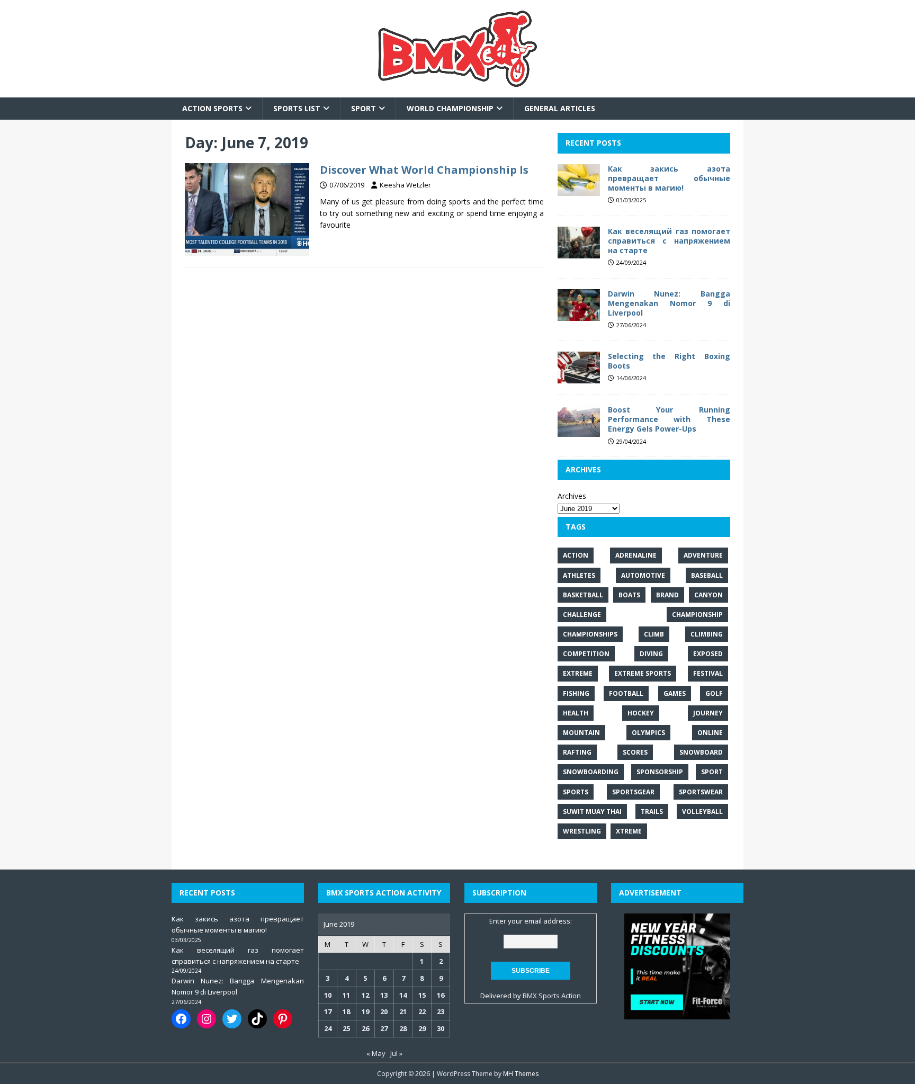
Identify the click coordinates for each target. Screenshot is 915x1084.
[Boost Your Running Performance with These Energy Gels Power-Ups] (579, 431)
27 (384, 1028)
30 (440, 1028)
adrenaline (636, 555)
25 (346, 1028)
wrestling (582, 831)
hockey (640, 713)
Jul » (396, 1053)
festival (708, 673)
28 (403, 1028)
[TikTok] (257, 1018)
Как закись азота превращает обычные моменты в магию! (669, 178)
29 (422, 1028)
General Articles (559, 108)
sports (575, 791)
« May (375, 1053)
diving (651, 653)
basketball (583, 594)
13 (384, 995)
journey (708, 713)
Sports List (296, 108)
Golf (714, 693)
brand (667, 594)
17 (327, 1011)
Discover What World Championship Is (424, 170)
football (626, 693)
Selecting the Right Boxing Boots (669, 361)
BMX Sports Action (552, 995)
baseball (707, 575)
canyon (708, 594)
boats (629, 594)
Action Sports (212, 108)
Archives (572, 496)
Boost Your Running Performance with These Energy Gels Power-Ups (669, 419)
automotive (643, 575)
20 (384, 1011)
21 (403, 1011)
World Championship (450, 108)
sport (712, 771)
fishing (576, 693)
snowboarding (590, 771)
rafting (577, 752)
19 (365, 1011)
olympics (648, 732)
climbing (706, 634)
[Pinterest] (282, 1018)
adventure (703, 555)
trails (652, 811)
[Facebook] (181, 1018)
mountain (581, 732)
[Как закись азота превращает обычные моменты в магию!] (579, 189)
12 (365, 995)
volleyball (702, 811)
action (575, 555)
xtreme (629, 831)
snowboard (701, 752)
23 (440, 1011)
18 (346, 1011)
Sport (363, 108)
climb (654, 634)
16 (440, 995)
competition (586, 653)
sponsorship (659, 771)
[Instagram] (206, 1018)
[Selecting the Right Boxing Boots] (579, 377)
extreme (578, 673)
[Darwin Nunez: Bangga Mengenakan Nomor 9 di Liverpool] (579, 315)
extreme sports (642, 673)
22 (422, 1011)
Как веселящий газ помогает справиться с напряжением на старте (669, 240)
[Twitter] (231, 1018)
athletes (579, 575)
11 (346, 995)
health (575, 713)
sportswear (701, 791)
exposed (708, 653)
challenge (582, 614)
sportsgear (633, 791)
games (674, 693)
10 (327, 995)
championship (697, 614)
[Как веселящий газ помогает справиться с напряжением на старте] (579, 252)
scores (635, 752)
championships (590, 634)
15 (422, 995)
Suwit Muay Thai (592, 811)
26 (365, 1028)
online (710, 732)
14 (403, 995)
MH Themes (521, 1073)
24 (327, 1028)
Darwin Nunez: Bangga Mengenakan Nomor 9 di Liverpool (669, 303)
